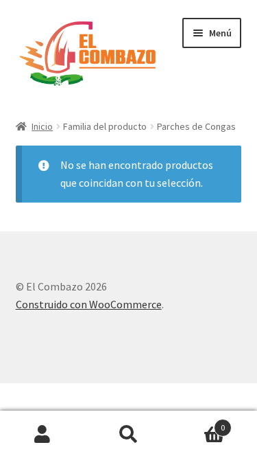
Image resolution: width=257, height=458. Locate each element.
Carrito (198, 423)
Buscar (128, 434)
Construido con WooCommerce (89, 304)
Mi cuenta (43, 434)
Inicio (42, 126)
